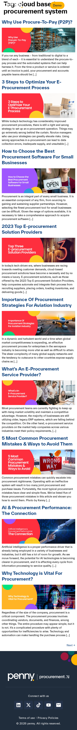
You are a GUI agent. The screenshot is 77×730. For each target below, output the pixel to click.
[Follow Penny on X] (28, 705)
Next (71, 645)
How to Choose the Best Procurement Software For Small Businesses (37, 156)
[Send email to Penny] (58, 705)
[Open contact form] (70, 5)
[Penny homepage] (13, 5)
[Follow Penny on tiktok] (38, 705)
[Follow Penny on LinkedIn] (18, 705)
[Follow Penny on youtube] (48, 705)
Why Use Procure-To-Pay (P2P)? (37, 21)
